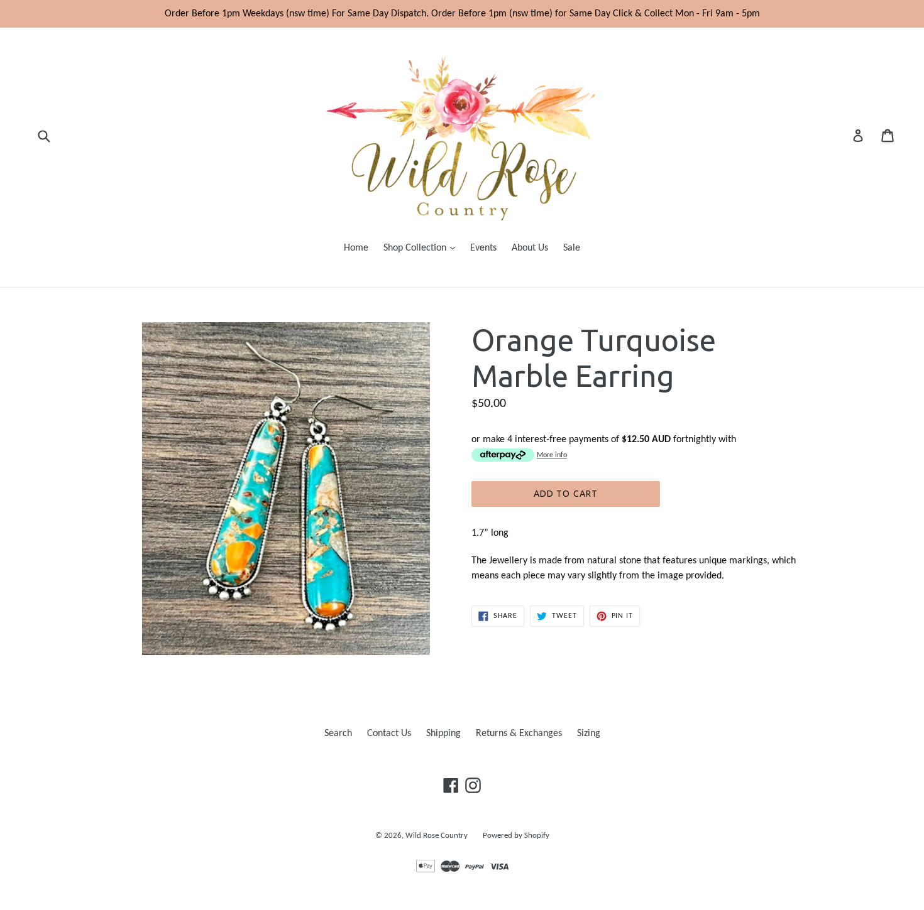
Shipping (443, 734)
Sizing (588, 734)
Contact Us (389, 734)
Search (338, 734)
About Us (530, 248)
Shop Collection (422, 247)
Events (483, 248)
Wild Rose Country (436, 835)
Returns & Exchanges (519, 734)
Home (356, 248)
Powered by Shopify (516, 835)
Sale (571, 248)
